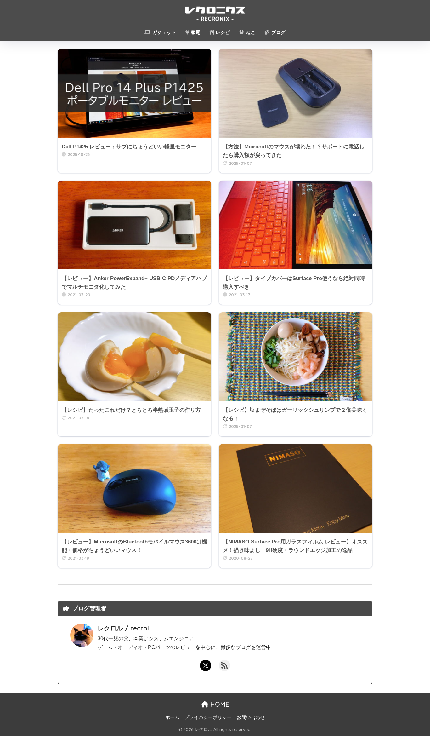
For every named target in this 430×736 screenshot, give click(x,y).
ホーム (172, 717)
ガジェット (163, 32)
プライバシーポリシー (208, 717)
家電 (195, 32)
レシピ (222, 32)
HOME (218, 704)
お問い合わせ (251, 717)
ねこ (250, 32)
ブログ (278, 32)
